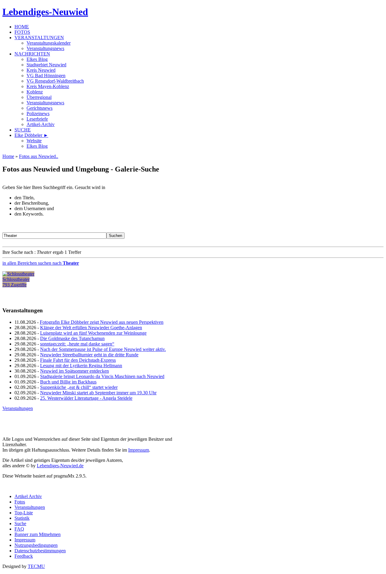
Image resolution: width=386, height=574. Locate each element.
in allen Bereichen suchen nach (40, 263)
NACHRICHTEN (32, 53)
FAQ (19, 528)
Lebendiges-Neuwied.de (60, 465)
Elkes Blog (37, 59)
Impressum (138, 450)
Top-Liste (23, 512)
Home (8, 156)
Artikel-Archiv (41, 124)
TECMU (36, 566)
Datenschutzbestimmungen (40, 550)
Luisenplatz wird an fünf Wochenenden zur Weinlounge (93, 333)
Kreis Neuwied (41, 70)
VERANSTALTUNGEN (39, 37)
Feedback (23, 556)
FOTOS (22, 32)
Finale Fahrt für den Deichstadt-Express (78, 360)
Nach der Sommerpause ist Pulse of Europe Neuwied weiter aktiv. (103, 349)
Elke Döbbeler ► (31, 135)
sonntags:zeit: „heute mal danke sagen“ (77, 343)
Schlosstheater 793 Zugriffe (16, 282)
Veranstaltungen (17, 408)
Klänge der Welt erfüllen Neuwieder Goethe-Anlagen (91, 327)
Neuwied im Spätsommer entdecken (74, 371)
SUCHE (22, 129)
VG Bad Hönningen (46, 75)
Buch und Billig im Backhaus (68, 381)
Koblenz (35, 91)
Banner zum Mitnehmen (37, 534)
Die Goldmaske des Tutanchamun (72, 338)
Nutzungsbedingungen (36, 545)
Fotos (19, 501)
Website (34, 140)
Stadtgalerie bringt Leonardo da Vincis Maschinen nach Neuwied (102, 376)
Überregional (39, 97)
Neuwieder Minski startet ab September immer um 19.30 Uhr (98, 392)
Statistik (22, 518)
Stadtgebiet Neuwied (46, 64)
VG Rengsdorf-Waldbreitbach (55, 81)
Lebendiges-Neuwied (45, 11)
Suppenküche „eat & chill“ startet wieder (79, 387)
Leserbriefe (37, 118)
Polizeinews (38, 113)
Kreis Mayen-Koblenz (48, 86)
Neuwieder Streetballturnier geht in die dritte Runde (89, 354)
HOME (21, 26)
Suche (20, 523)
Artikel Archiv (28, 496)
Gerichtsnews (39, 108)
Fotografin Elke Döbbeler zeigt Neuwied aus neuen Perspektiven (101, 322)
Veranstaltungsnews (45, 48)
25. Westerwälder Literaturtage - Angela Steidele (86, 398)
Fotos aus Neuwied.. (38, 156)
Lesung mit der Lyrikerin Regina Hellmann (81, 365)
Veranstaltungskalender (49, 43)
